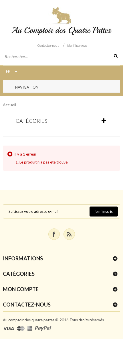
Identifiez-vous (77, 45)
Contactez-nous (48, 45)
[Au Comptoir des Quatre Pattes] (61, 21)
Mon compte (21, 289)
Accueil (9, 104)
